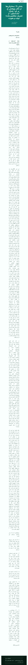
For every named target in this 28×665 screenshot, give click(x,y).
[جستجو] (19, 1)
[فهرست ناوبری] (21, 1)
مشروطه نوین (14, 22)
